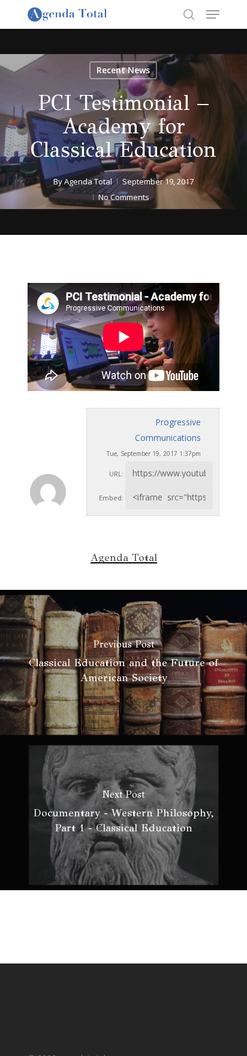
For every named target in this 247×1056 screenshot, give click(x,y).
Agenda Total (88, 181)
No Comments (123, 197)
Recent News (123, 70)
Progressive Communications (168, 429)
